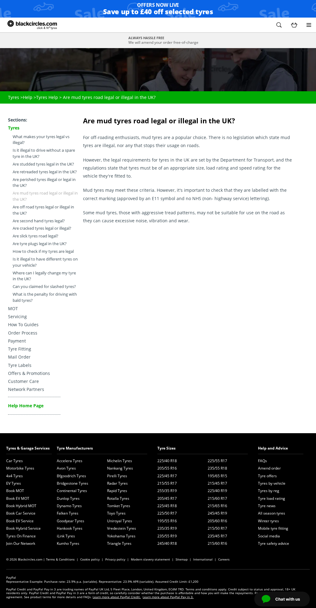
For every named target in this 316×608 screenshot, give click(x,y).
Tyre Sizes (166, 448)
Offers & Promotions (29, 373)
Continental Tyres (72, 490)
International (203, 559)
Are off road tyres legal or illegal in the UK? (43, 210)
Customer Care (23, 381)
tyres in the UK (174, 160)
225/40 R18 (167, 460)
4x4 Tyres (14, 476)
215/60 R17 (217, 498)
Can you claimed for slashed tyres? (44, 286)
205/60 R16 (217, 521)
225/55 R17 (217, 460)
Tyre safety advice (273, 543)
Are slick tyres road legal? (35, 236)
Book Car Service (20, 513)
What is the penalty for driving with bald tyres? (45, 297)
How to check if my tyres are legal (43, 251)
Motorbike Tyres (20, 468)
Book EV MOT (17, 498)
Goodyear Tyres (70, 521)
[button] (279, 25)
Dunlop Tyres (68, 498)
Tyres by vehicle (271, 483)
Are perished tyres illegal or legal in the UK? (44, 182)
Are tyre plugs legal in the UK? (40, 243)
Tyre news (267, 505)
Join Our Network (20, 543)
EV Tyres (13, 483)
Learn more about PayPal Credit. (117, 597)
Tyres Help (47, 97)
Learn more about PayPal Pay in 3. (168, 597)
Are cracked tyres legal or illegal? (42, 228)
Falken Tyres (67, 513)
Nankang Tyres (120, 468)
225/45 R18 (167, 505)
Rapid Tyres (117, 490)
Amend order (269, 468)
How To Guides (23, 324)
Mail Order (19, 357)
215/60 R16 (217, 543)
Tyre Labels (19, 365)
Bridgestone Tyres (72, 483)
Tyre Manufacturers (75, 448)
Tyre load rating (271, 498)
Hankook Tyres (69, 528)
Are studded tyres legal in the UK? (43, 164)
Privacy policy (115, 559)
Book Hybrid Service (23, 528)
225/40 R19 (217, 490)
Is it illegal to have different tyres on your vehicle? (45, 262)
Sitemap (182, 559)
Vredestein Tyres (121, 528)
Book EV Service (20, 521)
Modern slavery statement (150, 559)
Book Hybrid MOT (21, 505)
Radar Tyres (117, 483)
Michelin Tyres (119, 460)
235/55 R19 (167, 536)
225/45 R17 (167, 476)
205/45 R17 (167, 498)
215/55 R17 (167, 483)
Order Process (22, 333)
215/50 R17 (217, 528)
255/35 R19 (167, 490)
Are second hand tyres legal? (39, 221)
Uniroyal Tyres (119, 521)
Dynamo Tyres (69, 505)
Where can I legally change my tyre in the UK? (44, 276)
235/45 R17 (217, 536)
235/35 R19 (167, 528)
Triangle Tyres (119, 543)
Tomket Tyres (118, 505)
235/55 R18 (217, 468)
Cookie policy (90, 559)
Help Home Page (26, 406)
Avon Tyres (66, 468)
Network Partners (26, 389)
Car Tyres (14, 460)
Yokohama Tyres (121, 536)
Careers (224, 559)
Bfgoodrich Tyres (71, 476)
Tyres (13, 97)
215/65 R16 (217, 505)
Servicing (17, 316)
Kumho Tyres (68, 543)
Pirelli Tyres (117, 476)
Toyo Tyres (116, 513)
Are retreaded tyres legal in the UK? (45, 172)
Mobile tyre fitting (273, 528)
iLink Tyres (66, 536)
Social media (269, 536)
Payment (17, 341)
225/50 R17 (167, 513)
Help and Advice (273, 448)
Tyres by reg (268, 490)
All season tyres (271, 513)
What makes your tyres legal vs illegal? (41, 140)
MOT (13, 308)
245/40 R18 (167, 543)
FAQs (262, 460)
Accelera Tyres (69, 460)
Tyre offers (267, 476)
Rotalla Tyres (118, 498)
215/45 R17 (217, 483)
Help (27, 97)
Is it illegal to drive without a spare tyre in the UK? (44, 153)
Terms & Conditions (60, 559)
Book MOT (15, 490)
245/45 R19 (217, 513)
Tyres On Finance (21, 536)
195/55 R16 (167, 521)
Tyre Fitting (19, 349)
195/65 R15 (217, 476)
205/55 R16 (167, 468)
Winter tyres (268, 521)
